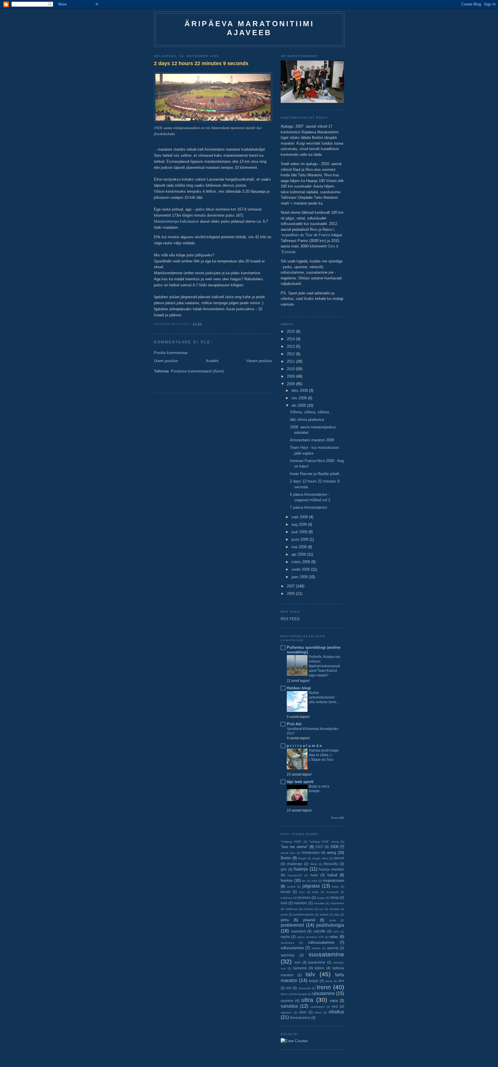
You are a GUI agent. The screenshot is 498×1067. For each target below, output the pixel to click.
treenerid (304, 988)
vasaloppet (317, 1006)
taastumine (316, 962)
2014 (291, 339)
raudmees (287, 942)
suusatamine (326, 954)
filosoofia (331, 864)
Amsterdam (311, 852)
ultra (307, 999)
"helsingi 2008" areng (324, 841)
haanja (301, 869)
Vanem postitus (259, 361)
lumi (284, 903)
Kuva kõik (337, 817)
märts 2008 (301, 562)
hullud (332, 875)
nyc (321, 909)
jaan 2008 (300, 577)
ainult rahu (288, 852)
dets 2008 (300, 390)
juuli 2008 (299, 532)
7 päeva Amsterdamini (308, 507)
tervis (328, 981)
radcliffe (319, 931)
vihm (302, 1012)
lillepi (335, 897)
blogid (302, 858)
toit (288, 988)
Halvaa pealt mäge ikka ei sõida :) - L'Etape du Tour (324, 755)
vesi (335, 1006)
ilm (303, 880)
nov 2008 (299, 398)
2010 (291, 369)
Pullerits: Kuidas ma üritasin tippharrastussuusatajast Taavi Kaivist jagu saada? (324, 666)
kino (302, 892)
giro (284, 869)
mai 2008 (299, 547)
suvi (297, 962)
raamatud (298, 931)
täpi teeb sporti (300, 782)
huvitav (287, 880)
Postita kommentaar (171, 353)
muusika (319, 903)
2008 (291, 384)
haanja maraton (331, 869)
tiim (341, 981)
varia (334, 1000)
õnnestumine (300, 1017)
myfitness (291, 909)
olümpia (334, 909)
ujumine (287, 1000)
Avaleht (212, 361)
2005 (291, 593)
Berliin (286, 858)
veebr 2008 (301, 569)
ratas (334, 936)
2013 (291, 346)
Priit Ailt (294, 724)
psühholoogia (330, 925)
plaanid (309, 920)
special (332, 948)
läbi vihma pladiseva (307, 419)
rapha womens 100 (310, 937)
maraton (300, 903)
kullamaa (287, 897)
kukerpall (332, 892)
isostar (291, 886)
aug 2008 (299, 524)
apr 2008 (299, 554)
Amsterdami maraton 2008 (312, 440)
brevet (339, 858)
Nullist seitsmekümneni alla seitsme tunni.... (324, 697)
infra (314, 880)
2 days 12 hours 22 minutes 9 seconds (201, 63)
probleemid (292, 925)
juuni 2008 (300, 539)
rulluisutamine (292, 948)
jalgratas (311, 886)
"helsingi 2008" (291, 841)
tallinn (319, 968)
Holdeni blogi (299, 688)
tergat (313, 981)
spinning (287, 955)
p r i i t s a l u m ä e (304, 746)
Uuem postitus (166, 361)
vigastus (286, 1012)
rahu (336, 931)
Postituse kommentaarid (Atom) (197, 371)
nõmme (308, 909)
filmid (313, 864)
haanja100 (295, 875)
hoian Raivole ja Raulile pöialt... (316, 474)
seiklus (316, 948)
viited (317, 1012)
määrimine (337, 903)
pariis (284, 914)
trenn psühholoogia (294, 994)
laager (321, 897)
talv (310, 974)
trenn (324, 987)
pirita (285, 920)
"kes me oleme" (294, 847)
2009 (291, 376)
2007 (291, 586)
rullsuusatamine (321, 942)
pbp (336, 914)
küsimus (304, 897)
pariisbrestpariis (303, 914)
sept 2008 (300, 517)
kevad (285, 892)
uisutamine (323, 993)
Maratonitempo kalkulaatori (177, 221)
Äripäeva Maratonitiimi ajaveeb (249, 28)
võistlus (336, 1011)
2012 (291, 354)
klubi (315, 892)
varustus (289, 1006)
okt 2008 (299, 405)
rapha (285, 937)
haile (314, 875)
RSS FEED (290, 619)
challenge (294, 864)
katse (335, 886)
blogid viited (320, 858)
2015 (291, 331)
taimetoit (300, 968)
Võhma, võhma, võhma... (311, 412)
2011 (291, 361)
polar (332, 920)
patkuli (324, 914)
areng (331, 852)
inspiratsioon (333, 880)
